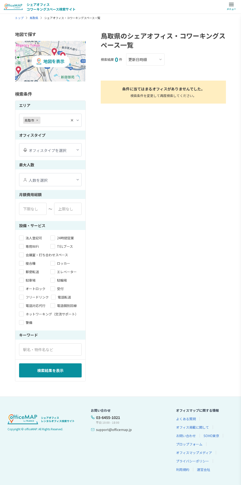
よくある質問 (186, 418)
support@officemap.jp (114, 429)
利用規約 (182, 469)
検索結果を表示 (50, 370)
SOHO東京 (211, 435)
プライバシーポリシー (192, 461)
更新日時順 (137, 59)
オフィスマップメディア (194, 452)
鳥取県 (34, 18)
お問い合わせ (186, 435)
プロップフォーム (189, 444)
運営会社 (203, 469)
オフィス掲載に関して (192, 427)
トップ (19, 18)
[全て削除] (72, 120)
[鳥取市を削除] (37, 120)
